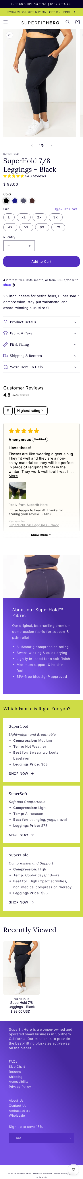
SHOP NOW (18, 773)
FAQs (13, 1061)
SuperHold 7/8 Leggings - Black (21, 1004)
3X (55, 217)
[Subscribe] (69, 1138)
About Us (16, 1100)
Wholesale (17, 1115)
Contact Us (17, 1105)
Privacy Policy (20, 1086)
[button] (5, 22)
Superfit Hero (24, 1173)
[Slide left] (32, 145)
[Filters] (8, 410)
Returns (15, 1071)
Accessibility (19, 1081)
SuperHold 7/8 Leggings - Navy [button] (34, 525)
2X (39, 217)
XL (23, 217)
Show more (39, 534)
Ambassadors (19, 1110)
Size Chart (70, 209)
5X (26, 227)
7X (58, 227)
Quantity (9, 237)
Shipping (16, 1076)
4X (10, 227)
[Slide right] (51, 145)
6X (42, 227)
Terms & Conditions (42, 1173)
